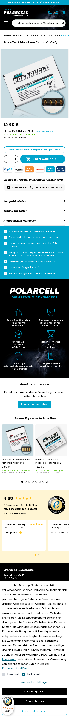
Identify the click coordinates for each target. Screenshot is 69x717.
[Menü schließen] (6, 23)
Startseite (9, 35)
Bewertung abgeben (34, 404)
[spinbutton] (11, 159)
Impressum (9, 659)
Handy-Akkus (25, 35)
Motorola (40, 35)
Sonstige (53, 35)
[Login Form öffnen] (56, 12)
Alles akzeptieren (34, 691)
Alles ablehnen (34, 701)
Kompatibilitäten (15, 201)
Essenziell (13, 674)
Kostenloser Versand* (44, 131)
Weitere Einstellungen (34, 682)
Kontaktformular (19, 187)
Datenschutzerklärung (16, 668)
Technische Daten (15, 210)
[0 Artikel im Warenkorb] (63, 12)
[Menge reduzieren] (6, 159)
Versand (22, 472)
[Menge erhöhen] (15, 159)
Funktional (33, 674)
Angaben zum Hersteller (20, 220)
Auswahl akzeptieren (34, 711)
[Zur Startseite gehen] (18, 12)
